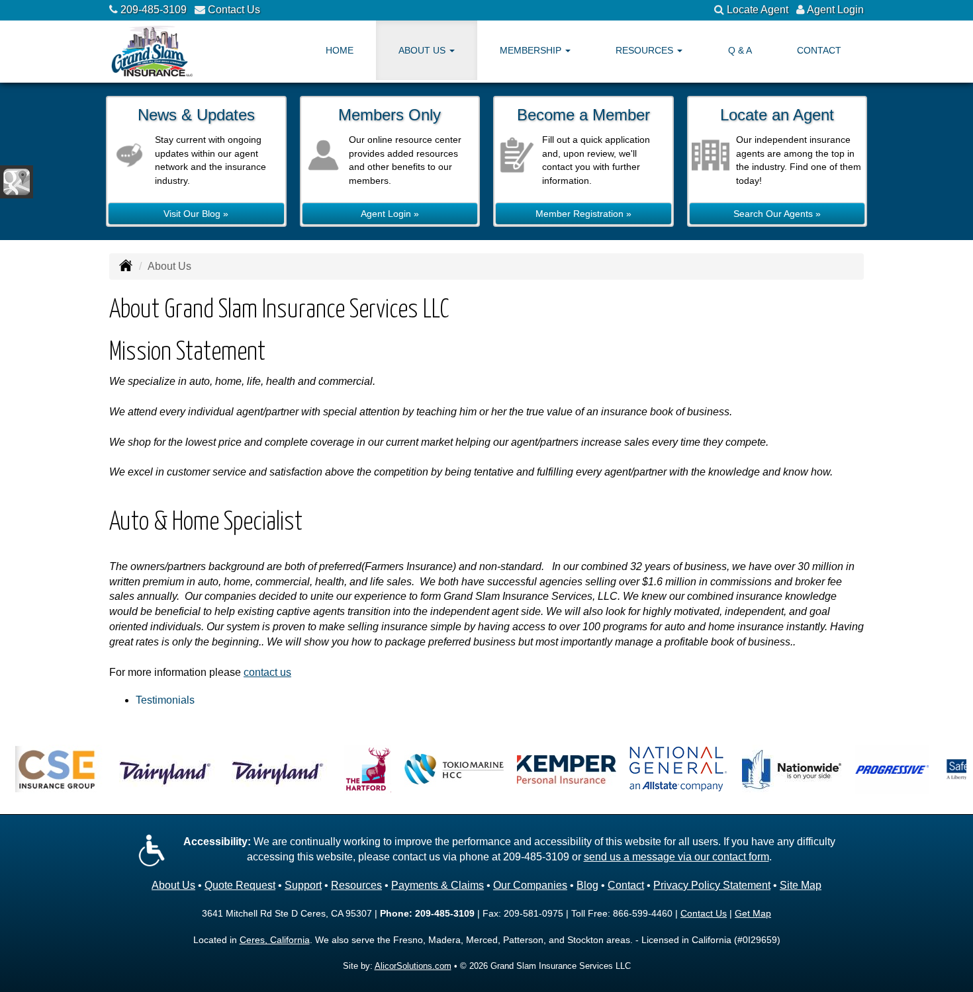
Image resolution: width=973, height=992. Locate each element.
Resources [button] (646, 50)
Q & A (740, 50)
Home (339, 50)
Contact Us (234, 9)
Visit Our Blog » (195, 213)
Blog (587, 885)
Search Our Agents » (777, 213)
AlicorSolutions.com (413, 966)
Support (303, 885)
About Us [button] (423, 50)
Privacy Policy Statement (711, 885)
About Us (173, 885)
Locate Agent (757, 9)
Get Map (753, 913)
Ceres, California (275, 939)
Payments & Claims (437, 885)
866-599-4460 (642, 913)
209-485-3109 (153, 9)
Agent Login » (390, 213)
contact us (267, 672)
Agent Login (835, 9)
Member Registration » (583, 213)
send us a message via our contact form (676, 856)
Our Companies (530, 885)
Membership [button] (532, 50)
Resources (356, 885)
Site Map (800, 885)
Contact (819, 50)
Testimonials (165, 700)
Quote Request (240, 885)
